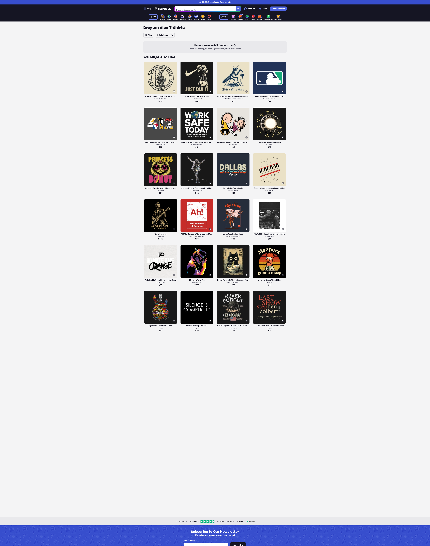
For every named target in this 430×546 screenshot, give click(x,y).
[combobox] (205, 8)
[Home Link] (163, 8)
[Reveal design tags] (174, 91)
